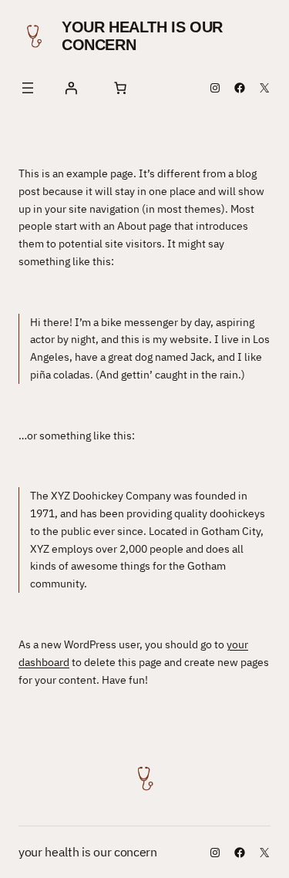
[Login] (70, 87)
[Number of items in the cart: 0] (120, 87)
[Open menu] (27, 88)
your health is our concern (87, 851)
